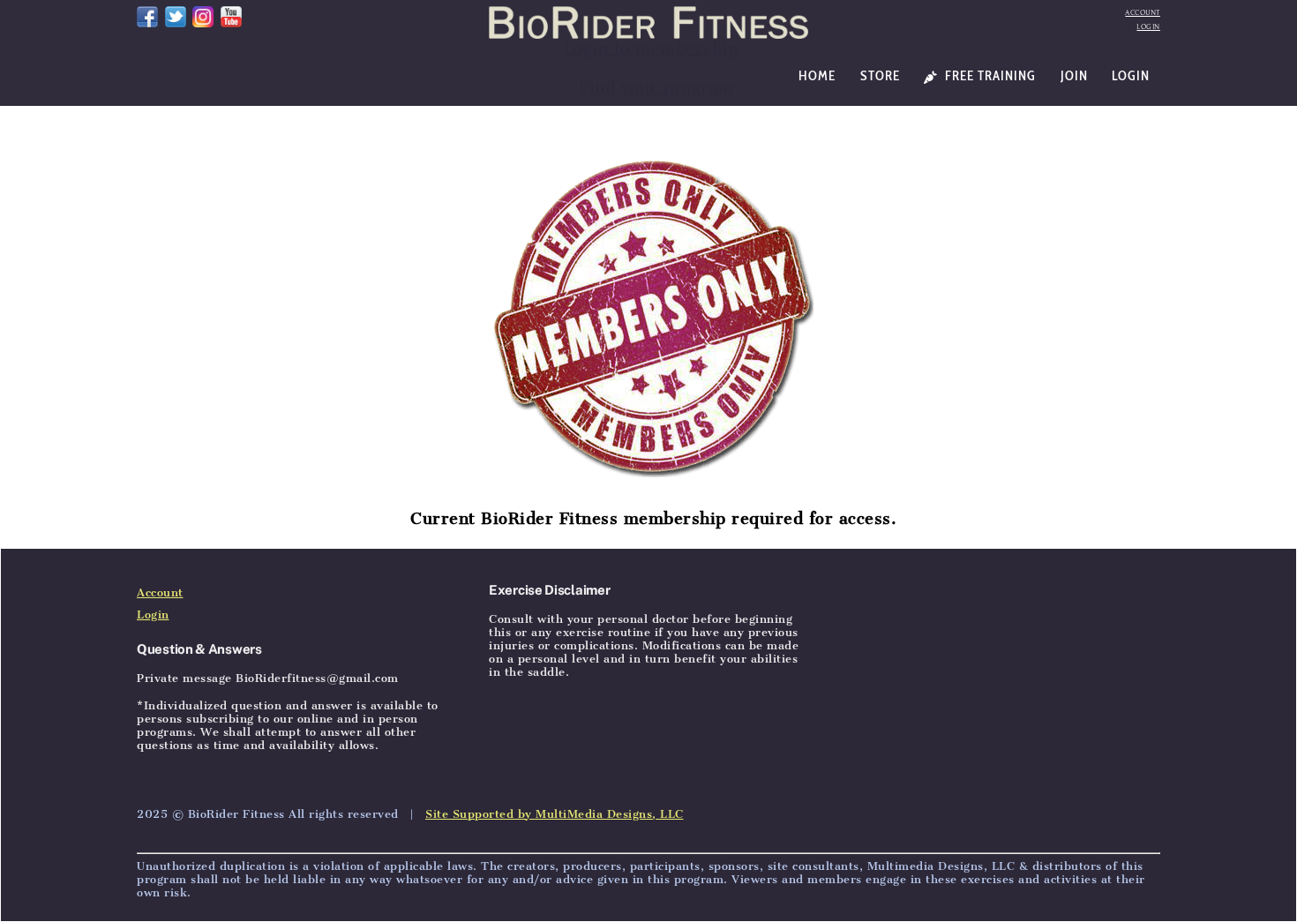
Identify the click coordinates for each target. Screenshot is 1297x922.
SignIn (263, 526)
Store (880, 76)
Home (817, 76)
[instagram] (203, 15)
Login (1148, 27)
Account (1142, 13)
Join (1074, 76)
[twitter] (175, 15)
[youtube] (231, 15)
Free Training (988, 76)
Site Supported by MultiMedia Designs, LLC (554, 814)
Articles (207, 526)
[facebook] (147, 15)
